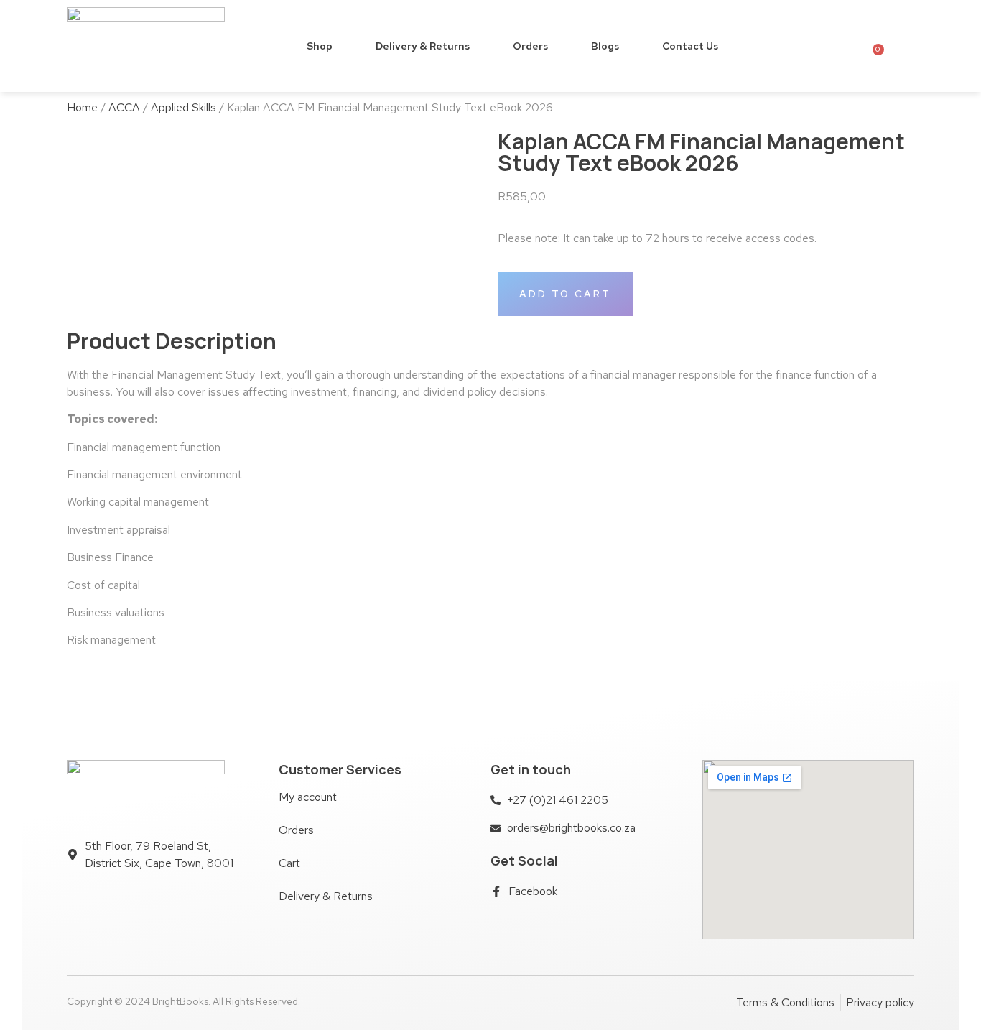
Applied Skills (183, 107)
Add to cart (565, 293)
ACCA (124, 107)
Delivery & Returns (423, 46)
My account (308, 796)
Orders (530, 46)
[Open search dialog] (902, 45)
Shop (320, 46)
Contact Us (690, 46)
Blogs (605, 46)
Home (82, 107)
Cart (289, 863)
